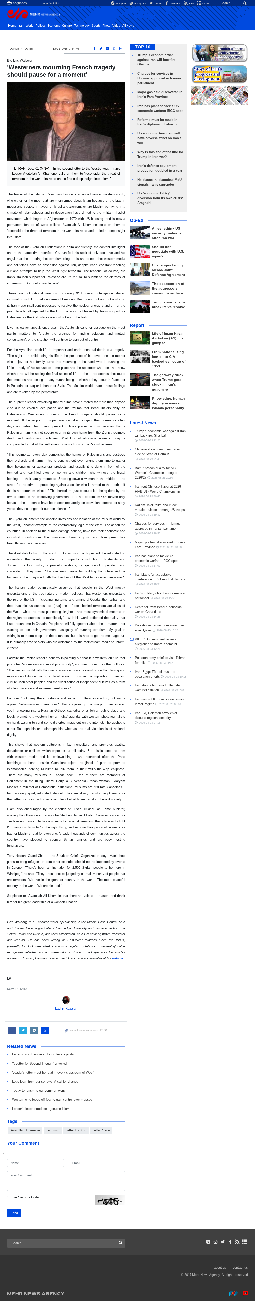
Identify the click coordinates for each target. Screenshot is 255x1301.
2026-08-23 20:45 (149, 496)
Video (116, 25)
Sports (96, 25)
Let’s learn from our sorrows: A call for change (45, 1081)
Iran (21, 25)
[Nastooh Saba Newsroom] (231, 1293)
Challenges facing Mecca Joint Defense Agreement (168, 270)
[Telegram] (208, 1241)
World (30, 25)
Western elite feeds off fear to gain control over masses (52, 1099)
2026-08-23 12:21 (149, 648)
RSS (191, 3)
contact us (240, 1267)
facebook (175, 3)
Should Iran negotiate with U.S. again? (168, 251)
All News (128, 25)
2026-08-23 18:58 (149, 533)
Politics (40, 25)
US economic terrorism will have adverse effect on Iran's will (159, 138)
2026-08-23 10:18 (175, 676)
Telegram (120, 3)
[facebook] (230, 1241)
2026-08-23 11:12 (162, 662)
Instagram (140, 3)
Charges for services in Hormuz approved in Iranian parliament (159, 78)
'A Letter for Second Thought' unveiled (39, 1063)
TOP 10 (142, 46)
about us (220, 1267)
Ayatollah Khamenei (25, 1130)
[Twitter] (223, 1241)
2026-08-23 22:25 (149, 440)
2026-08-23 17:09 (149, 565)
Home (12, 25)
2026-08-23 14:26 (149, 616)
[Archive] (245, 1241)
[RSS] (237, 1241)
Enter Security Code (23, 1197)
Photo (106, 25)
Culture (67, 25)
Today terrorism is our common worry (39, 1090)
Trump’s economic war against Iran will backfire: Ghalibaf (156, 59)
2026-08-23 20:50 (162, 477)
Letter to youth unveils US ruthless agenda (43, 1054)
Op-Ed (29, 48)
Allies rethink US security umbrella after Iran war (166, 233)
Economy (53, 25)
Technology (82, 25)
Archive (205, 3)
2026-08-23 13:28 (167, 630)
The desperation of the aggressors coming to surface (168, 288)
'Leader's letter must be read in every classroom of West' (53, 1072)
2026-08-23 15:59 (164, 598)
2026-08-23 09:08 (174, 690)
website (117, 958)
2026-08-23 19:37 (149, 514)
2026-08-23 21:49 (149, 459)
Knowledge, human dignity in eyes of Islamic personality (168, 403)
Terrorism (53, 1130)
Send (14, 1213)
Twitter (157, 3)
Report (137, 325)
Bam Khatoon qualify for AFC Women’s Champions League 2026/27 (156, 472)
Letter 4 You (101, 1130)
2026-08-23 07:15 (149, 722)
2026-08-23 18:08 (171, 547)
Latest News (143, 422)
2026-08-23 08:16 (170, 704)
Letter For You (76, 1130)
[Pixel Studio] (243, 1293)
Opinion (14, 48)
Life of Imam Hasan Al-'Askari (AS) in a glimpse (168, 338)
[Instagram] (215, 1241)
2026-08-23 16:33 (149, 584)
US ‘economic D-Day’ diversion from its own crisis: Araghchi (160, 198)
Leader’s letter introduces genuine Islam (43, 1109)
